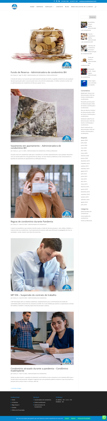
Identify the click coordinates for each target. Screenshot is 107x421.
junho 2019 (84, 176)
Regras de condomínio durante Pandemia (32, 221)
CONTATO (59, 6)
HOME (32, 6)
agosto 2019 (84, 171)
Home (13, 400)
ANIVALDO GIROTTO (86, 119)
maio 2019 (84, 179)
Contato (14, 407)
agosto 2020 (84, 140)
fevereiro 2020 (85, 155)
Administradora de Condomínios (37, 75)
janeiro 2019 (84, 189)
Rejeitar (73, 418)
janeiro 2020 (84, 158)
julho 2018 (84, 204)
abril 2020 (84, 150)
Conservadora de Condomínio (42, 400)
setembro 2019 (85, 168)
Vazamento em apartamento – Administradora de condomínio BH (36, 146)
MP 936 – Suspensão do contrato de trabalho (33, 295)
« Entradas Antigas (16, 388)
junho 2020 (84, 145)
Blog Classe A (15, 405)
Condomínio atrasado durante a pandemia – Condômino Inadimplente (39, 369)
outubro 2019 (84, 166)
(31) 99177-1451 (74, 1)
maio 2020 (84, 148)
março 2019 (84, 184)
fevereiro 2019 (85, 186)
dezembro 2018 (85, 192)
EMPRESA (40, 6)
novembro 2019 (85, 163)
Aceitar (67, 418)
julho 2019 (84, 174)
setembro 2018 (85, 199)
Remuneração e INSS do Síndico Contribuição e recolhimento (87, 97)
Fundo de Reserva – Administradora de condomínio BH (39, 72)
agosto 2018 (84, 202)
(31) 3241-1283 (65, 1)
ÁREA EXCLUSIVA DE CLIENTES (82, 6)
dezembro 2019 (85, 161)
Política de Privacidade (18, 410)
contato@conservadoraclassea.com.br (87, 1)
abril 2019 (84, 181)
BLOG (67, 6)
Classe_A (15, 75)
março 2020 (84, 153)
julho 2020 (84, 143)
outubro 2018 (84, 197)
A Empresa (15, 402)
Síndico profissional (51, 75)
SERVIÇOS (48, 6)
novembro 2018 (85, 194)
